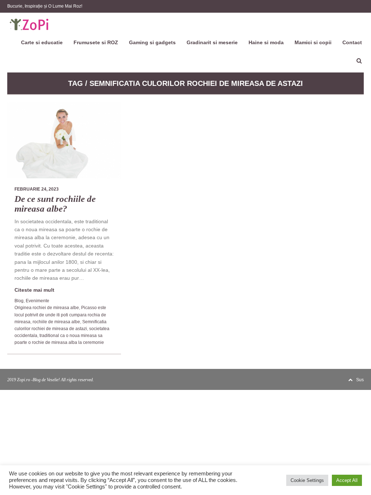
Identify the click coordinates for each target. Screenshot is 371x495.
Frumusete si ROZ (96, 42)
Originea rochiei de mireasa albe (46, 307)
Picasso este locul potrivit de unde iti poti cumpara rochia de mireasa (60, 314)
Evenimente (37, 300)
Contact (352, 42)
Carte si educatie (42, 42)
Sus (360, 379)
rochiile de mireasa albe (56, 321)
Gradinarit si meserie (212, 42)
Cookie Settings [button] (307, 480)
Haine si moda (266, 42)
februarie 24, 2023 (36, 189)
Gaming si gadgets (152, 42)
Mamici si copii (313, 42)
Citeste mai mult (34, 290)
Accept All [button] (347, 480)
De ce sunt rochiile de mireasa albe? (55, 204)
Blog (19, 300)
